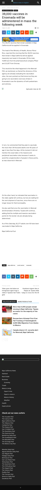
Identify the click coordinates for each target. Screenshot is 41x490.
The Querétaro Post (8, 431)
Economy (7, 382)
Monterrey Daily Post (9, 435)
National (5, 373)
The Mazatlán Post (8, 439)
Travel (4, 385)
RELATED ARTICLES (9, 301)
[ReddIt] (27, 32)
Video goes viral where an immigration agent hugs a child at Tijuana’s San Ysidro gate (11, 292)
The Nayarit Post (7, 468)
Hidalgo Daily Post (8, 456)
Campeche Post (7, 425)
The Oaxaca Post (7, 427)
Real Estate (5, 376)
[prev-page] (3, 339)
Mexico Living (6, 388)
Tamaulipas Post (7, 462)
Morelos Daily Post (8, 449)
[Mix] (22, 32)
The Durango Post (8, 441)
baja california (11, 265)
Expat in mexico (9, 394)
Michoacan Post (7, 458)
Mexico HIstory (9, 397)
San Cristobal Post (8, 429)
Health (15, 10)
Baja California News (13, 7)
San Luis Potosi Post (8, 460)
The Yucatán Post (7, 417)
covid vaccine (20, 265)
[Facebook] (4, 32)
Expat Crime (8, 391)
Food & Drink (6, 406)
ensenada (28, 265)
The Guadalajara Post (9, 437)
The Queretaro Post (8, 464)
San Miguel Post (7, 454)
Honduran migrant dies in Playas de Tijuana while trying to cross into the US (30, 291)
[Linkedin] (18, 32)
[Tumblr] (13, 32)
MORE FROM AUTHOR (25, 301)
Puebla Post (6, 472)
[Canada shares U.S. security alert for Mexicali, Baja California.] (7, 332)
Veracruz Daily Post (8, 476)
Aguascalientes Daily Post (10, 451)
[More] (36, 32)
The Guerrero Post (8, 433)
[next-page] (6, 339)
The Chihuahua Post (8, 466)
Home (3, 7)
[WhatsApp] (31, 32)
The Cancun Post (7, 419)
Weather (7, 400)
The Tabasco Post (7, 423)
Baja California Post (8, 421)
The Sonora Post (7, 470)
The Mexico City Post (9, 444)
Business (5, 379)
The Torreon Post (7, 474)
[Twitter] (9, 32)
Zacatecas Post (7, 478)
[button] (3, 2)
